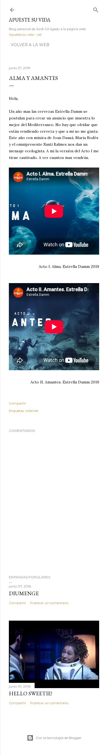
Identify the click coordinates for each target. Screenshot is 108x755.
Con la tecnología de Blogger (58, 738)
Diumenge (24, 593)
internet (31, 411)
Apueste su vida (29, 20)
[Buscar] (95, 8)
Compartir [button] (17, 403)
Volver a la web (30, 44)
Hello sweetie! (30, 693)
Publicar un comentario (49, 603)
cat (39, 34)
